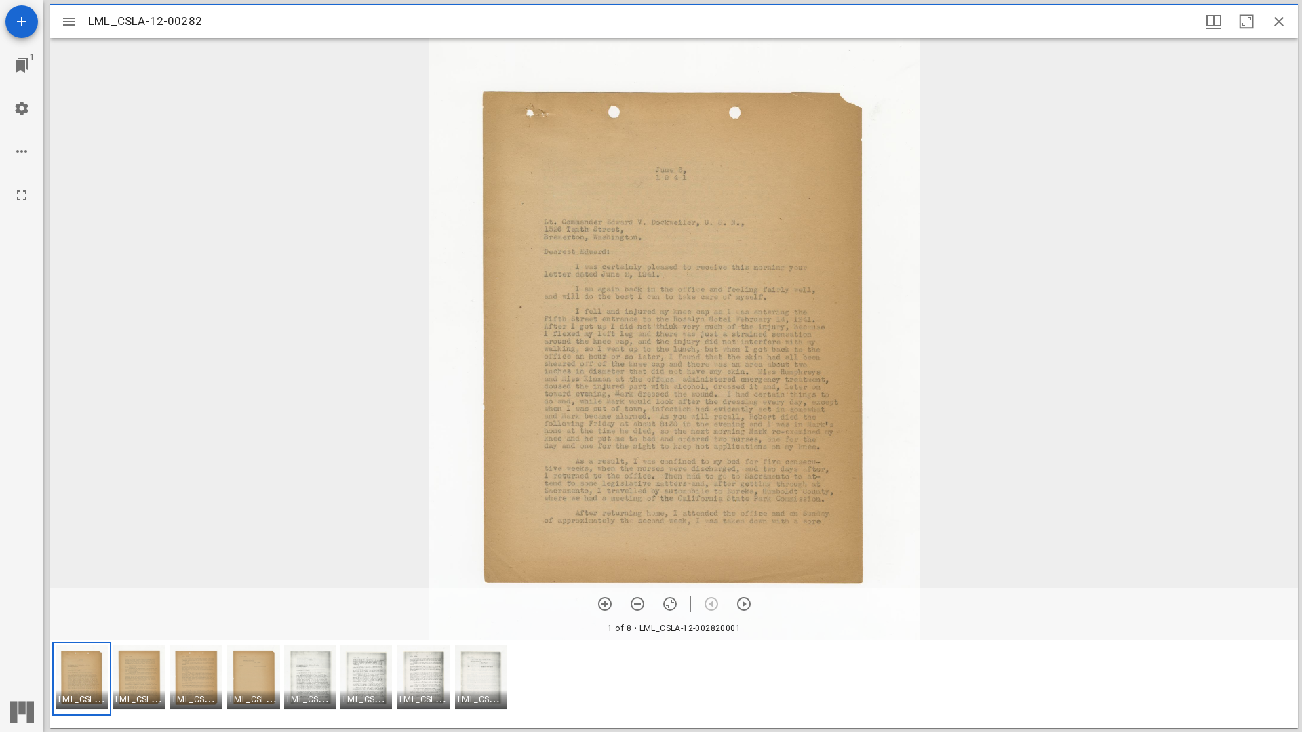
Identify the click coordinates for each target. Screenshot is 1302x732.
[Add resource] (21, 21)
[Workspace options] (21, 152)
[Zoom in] (605, 604)
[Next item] (744, 604)
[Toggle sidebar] (69, 21)
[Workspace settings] (21, 108)
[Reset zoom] (670, 604)
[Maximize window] (1246, 21)
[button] (82, 678)
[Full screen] (21, 195)
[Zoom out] (637, 604)
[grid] (674, 684)
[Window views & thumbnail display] (1214, 21)
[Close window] (1279, 21)
